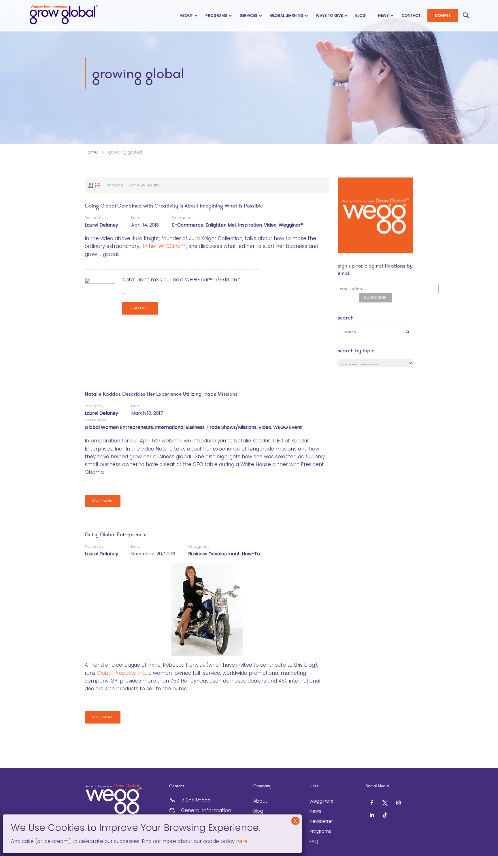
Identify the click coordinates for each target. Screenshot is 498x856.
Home (91, 152)
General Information (206, 810)
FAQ (314, 841)
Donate (442, 15)
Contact (411, 15)
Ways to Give (329, 15)
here (241, 841)
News (383, 15)
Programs (216, 15)
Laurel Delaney (101, 225)
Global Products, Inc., (122, 673)
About (186, 15)
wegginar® (291, 225)
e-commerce (187, 225)
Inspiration (250, 225)
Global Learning (286, 15)
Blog (360, 15)
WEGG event (287, 427)
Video (270, 225)
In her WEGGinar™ (164, 246)
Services (249, 15)
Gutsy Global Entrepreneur (116, 534)
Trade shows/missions (231, 427)
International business (180, 427)
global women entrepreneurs (119, 427)
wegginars (321, 801)
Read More (140, 310)
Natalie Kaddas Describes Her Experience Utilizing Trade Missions (161, 393)
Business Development (214, 553)
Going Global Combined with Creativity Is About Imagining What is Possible (174, 205)
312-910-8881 (197, 799)
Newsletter (321, 821)
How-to (251, 553)
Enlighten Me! (220, 225)
